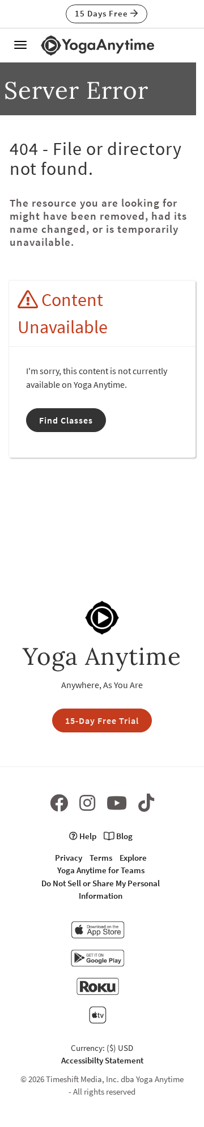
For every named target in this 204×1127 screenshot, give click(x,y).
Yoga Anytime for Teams (100, 870)
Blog (123, 836)
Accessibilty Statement (102, 1060)
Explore (133, 857)
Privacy (68, 857)
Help (87, 836)
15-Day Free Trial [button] (102, 720)
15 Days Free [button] (102, 13)
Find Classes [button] (66, 420)
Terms (101, 857)
